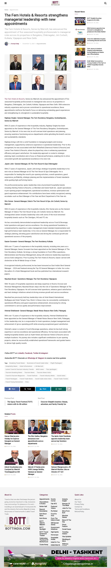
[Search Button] (105, 3)
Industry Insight (65, 500)
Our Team (78, 502)
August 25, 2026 (57, 444)
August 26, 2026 (11, 446)
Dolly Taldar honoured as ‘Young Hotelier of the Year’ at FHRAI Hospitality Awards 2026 (96, 63)
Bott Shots (43, 518)
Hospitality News (11, 366)
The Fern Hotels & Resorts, (15, 99)
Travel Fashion (32, 375)
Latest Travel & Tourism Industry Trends (20, 369)
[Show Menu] (6, 3)
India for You (55, 542)
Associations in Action (44, 503)
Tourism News (29, 372)
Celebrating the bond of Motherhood (44, 540)
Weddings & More (66, 540)
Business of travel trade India (37, 363)
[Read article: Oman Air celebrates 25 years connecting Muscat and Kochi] (80, 42)
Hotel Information (26, 366)
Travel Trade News (26, 379)
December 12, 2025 (29, 43)
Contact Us (78, 507)
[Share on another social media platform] (69, 389)
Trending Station (65, 533)
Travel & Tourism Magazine (15, 375)
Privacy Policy (79, 504)
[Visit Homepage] (55, 3)
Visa (27, 382)
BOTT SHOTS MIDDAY (42, 522)
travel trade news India (43, 379)
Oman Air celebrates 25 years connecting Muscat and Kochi (96, 39)
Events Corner (53, 500)
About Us (78, 499)
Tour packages (51, 369)
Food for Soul (54, 514)
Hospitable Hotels (54, 538)
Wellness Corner (65, 544)
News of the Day (66, 521)
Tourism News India (44, 372)
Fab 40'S (54, 504)
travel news (61, 375)
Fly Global (54, 511)
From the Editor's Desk (55, 519)
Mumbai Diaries (65, 516)
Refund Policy (79, 511)
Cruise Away (44, 544)
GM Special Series (55, 523)
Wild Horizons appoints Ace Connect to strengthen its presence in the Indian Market (96, 30)
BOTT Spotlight (43, 528)
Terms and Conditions (82, 509)
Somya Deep (15, 43)
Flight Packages (56, 363)
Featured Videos (54, 507)
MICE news (40, 369)
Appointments (14, 10)
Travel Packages (11, 379)
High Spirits (55, 532)
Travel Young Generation (14, 382)
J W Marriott (39, 366)
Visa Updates (66, 536)
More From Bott (66, 512)
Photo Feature (65, 525)
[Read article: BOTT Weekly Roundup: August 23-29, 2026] (80, 21)
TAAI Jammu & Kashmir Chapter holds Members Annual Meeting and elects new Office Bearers (95, 51)
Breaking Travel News (17, 363)
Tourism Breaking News (14, 372)
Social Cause (66, 529)
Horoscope (54, 535)
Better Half (43, 506)
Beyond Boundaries (43, 510)
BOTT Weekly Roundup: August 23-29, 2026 (94, 19)
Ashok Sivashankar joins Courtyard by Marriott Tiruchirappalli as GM (13, 469)
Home (6, 10)
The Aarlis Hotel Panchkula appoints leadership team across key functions (61, 438)
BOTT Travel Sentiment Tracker (44, 533)
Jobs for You (66, 508)
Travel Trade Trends (61, 379)
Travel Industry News (47, 375)
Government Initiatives (55, 528)
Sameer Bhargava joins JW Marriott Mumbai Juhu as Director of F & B (61, 469)
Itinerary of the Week (66, 504)
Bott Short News (43, 514)
